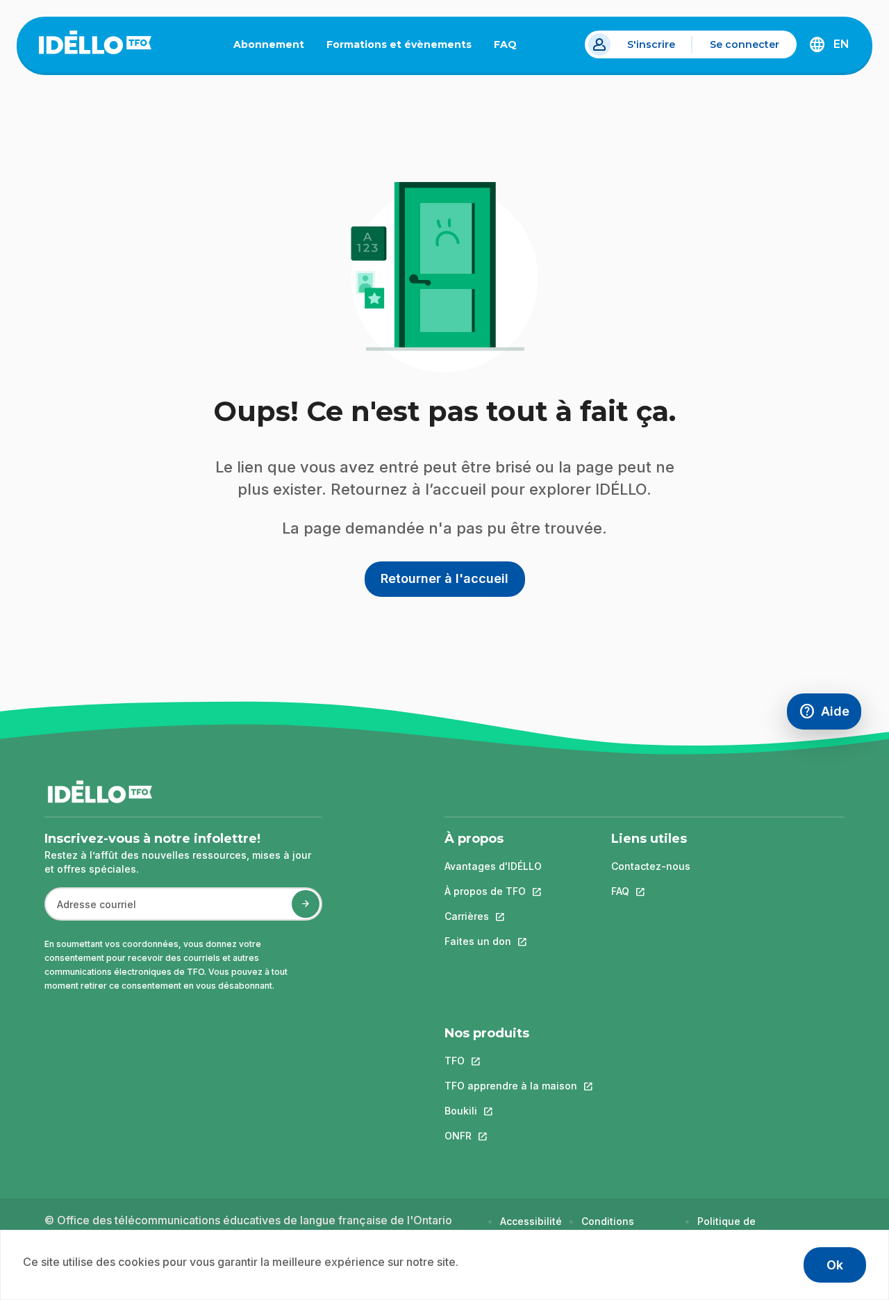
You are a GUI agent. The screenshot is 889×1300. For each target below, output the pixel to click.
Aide (830, 714)
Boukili (510, 1111)
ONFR (510, 1136)
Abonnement (268, 44)
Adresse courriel (91, 911)
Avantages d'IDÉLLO (493, 866)
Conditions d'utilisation (610, 1228)
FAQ (511, 47)
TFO (510, 1061)
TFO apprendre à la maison (510, 1086)
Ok (834, 1265)
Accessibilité (531, 1221)
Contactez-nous (650, 866)
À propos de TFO (493, 891)
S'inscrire (651, 44)
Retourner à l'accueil (444, 578)
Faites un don (493, 941)
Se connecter (744, 44)
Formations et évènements (399, 44)
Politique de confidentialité (733, 1228)
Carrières (493, 916)
